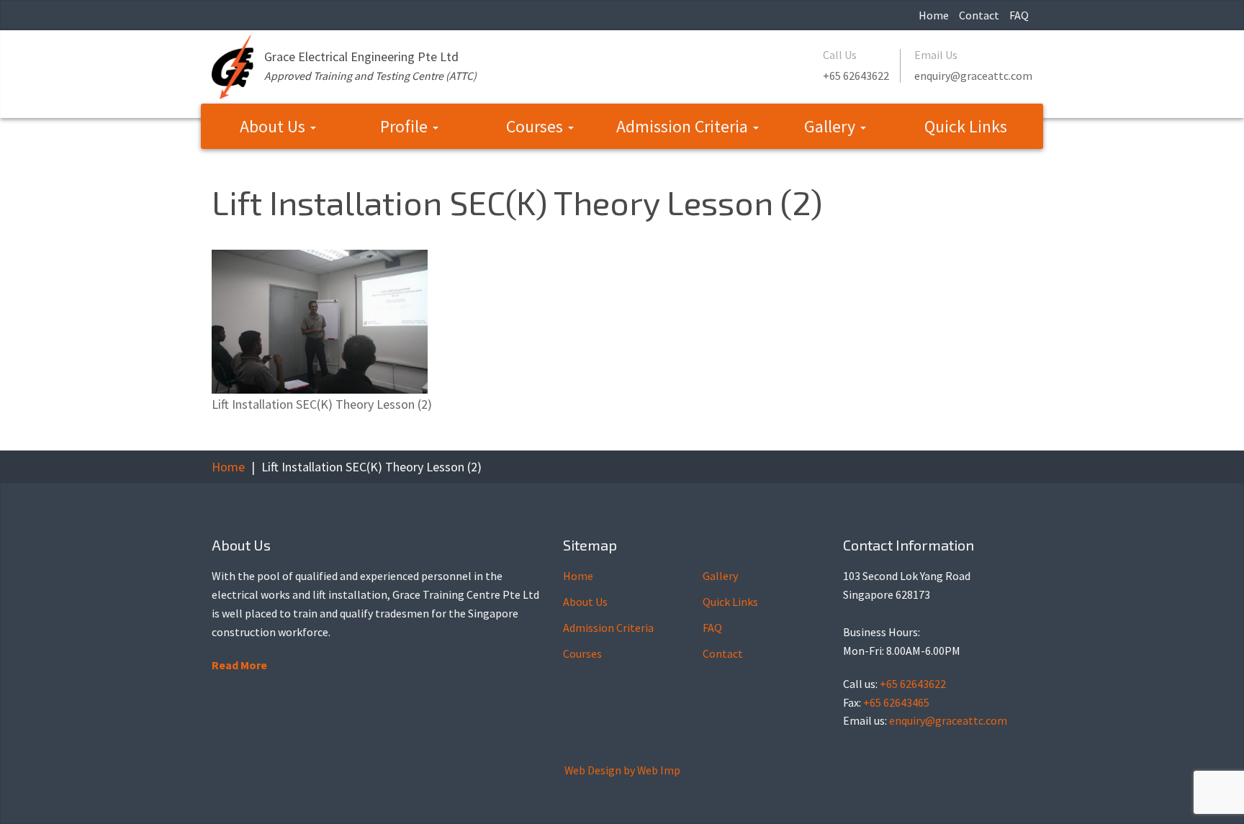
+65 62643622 (856, 75)
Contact (979, 15)
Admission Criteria (684, 126)
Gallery (831, 126)
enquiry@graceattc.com (973, 75)
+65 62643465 (896, 702)
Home (934, 15)
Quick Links (965, 126)
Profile (405, 126)
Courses (536, 126)
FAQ (1019, 15)
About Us (274, 126)
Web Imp (658, 770)
